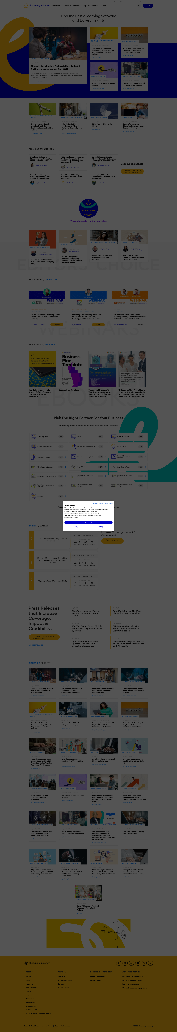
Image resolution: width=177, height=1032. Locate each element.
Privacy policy (98, 503)
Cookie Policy (108, 503)
